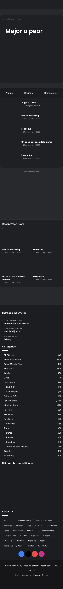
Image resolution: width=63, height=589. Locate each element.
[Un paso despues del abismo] (11, 146)
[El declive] (11, 132)
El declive (26, 128)
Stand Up (10, 442)
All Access (9, 355)
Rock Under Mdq (30, 115)
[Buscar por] (59, 5)
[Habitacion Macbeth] (31, 487)
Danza (9, 433)
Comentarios (51, 93)
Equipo (36, 575)
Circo (6, 378)
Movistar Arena (11, 405)
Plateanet (8, 414)
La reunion (27, 155)
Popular (9, 93)
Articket (7, 373)
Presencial (11, 423)
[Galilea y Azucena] (51, 487)
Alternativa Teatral (12, 359)
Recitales (8, 419)
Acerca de (26, 575)
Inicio (5, 19)
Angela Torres (28, 102)
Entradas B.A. (10, 396)
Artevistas (8, 368)
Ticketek (8, 451)
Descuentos (9, 382)
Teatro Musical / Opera (17, 446)
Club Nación (12, 391)
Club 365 (10, 387)
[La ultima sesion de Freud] (11, 487)
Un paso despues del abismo (36, 141)
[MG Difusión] (14, 4)
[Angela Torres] (11, 106)
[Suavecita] (11, 499)
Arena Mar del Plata (13, 364)
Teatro (7, 428)
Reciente (29, 93)
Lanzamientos (10, 400)
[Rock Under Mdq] (11, 119)
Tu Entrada (9, 455)
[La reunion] (11, 159)
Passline (8, 410)
